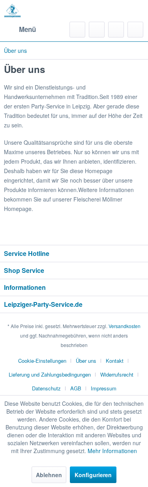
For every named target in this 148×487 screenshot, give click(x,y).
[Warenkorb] (135, 29)
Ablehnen (49, 475)
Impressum (103, 388)
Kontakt (115, 360)
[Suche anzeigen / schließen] (77, 29)
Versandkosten (125, 326)
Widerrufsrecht (116, 374)
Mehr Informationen (112, 451)
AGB (75, 388)
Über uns (86, 360)
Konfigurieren (93, 475)
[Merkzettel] (97, 29)
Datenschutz (46, 388)
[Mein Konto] (116, 29)
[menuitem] (20, 29)
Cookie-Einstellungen (42, 360)
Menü (27, 29)
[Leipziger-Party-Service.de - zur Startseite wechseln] (12, 11)
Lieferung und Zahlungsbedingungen (50, 374)
